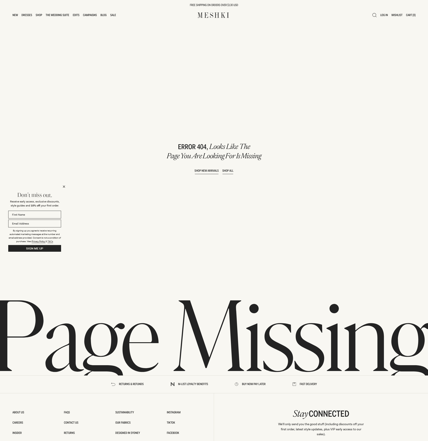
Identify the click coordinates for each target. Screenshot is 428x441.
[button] (15, 15)
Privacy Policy (38, 241)
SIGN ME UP (34, 248)
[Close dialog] (64, 186)
